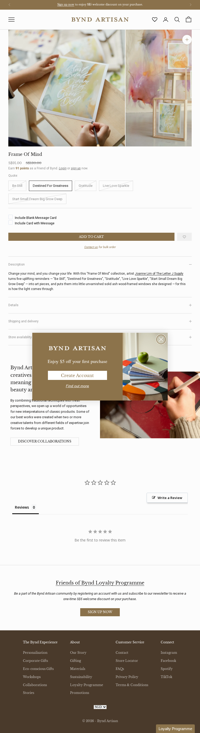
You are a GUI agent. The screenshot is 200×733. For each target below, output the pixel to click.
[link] (77, 348)
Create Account (77, 375)
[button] (175, 728)
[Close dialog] (161, 339)
